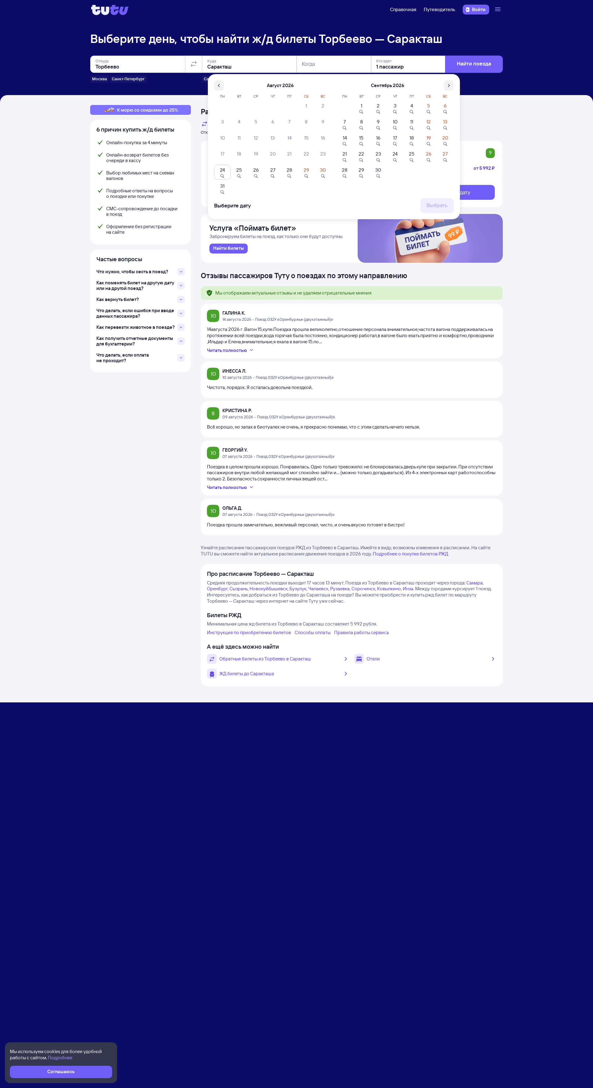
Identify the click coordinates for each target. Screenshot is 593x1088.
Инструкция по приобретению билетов (249, 632)
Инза (408, 589)
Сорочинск (363, 589)
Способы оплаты (312, 632)
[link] (228, 248)
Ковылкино (389, 589)
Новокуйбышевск (269, 589)
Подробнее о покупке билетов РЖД (410, 554)
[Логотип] (109, 9)
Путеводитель (439, 9)
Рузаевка (340, 589)
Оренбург (217, 589)
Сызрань (238, 589)
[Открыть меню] (498, 9)
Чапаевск (318, 589)
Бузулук (297, 589)
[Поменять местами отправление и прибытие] (193, 64)
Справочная (403, 9)
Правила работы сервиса (361, 632)
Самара (474, 583)
